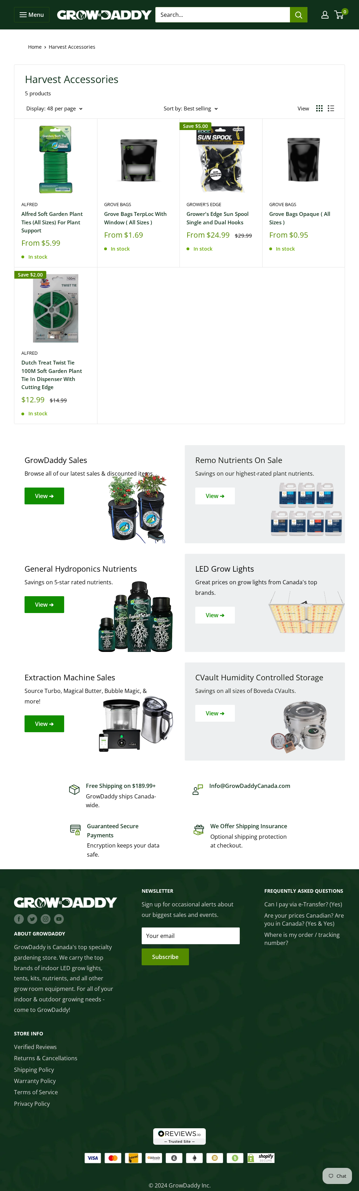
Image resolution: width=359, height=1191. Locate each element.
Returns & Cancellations (45, 1058)
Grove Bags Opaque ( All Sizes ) (299, 217)
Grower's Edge (204, 204)
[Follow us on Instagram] (45, 918)
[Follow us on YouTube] (59, 918)
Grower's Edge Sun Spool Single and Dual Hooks (218, 217)
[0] (339, 15)
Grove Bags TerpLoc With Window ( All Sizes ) (135, 217)
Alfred (29, 204)
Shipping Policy (34, 1070)
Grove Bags (117, 204)
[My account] (324, 15)
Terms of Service (36, 1092)
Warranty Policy (35, 1081)
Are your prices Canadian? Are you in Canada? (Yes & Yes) (304, 919)
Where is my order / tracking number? (302, 938)
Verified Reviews (35, 1047)
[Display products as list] (331, 108)
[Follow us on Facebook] (19, 918)
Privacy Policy (32, 1104)
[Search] (298, 14)
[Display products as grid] (319, 108)
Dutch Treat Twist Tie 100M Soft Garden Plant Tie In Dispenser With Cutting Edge (51, 374)
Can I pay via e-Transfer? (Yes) (303, 904)
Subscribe (165, 957)
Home (35, 46)
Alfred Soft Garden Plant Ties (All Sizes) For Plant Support (52, 222)
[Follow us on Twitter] (32, 918)
